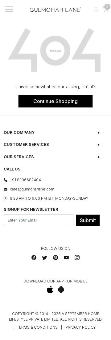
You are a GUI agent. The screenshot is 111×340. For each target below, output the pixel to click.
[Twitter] (45, 257)
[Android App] (61, 289)
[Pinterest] (55, 257)
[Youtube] (66, 257)
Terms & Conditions (37, 327)
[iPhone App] (50, 289)
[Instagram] (77, 257)
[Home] (55, 9)
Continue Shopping (55, 101)
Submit (88, 220)
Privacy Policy (80, 327)
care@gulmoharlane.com (32, 189)
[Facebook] (34, 257)
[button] (96, 9)
